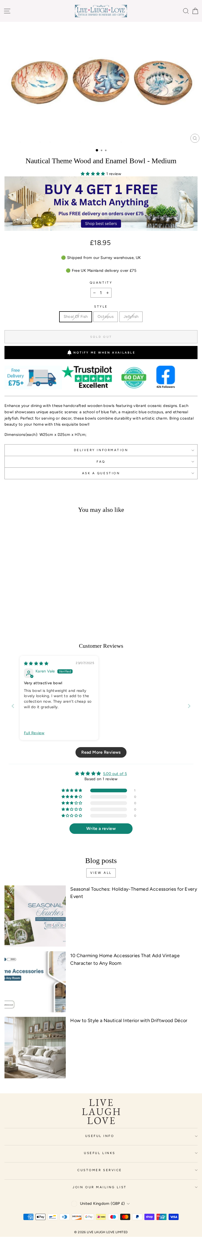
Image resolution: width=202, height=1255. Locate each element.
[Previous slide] (13, 706)
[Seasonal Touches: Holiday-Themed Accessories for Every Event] (35, 916)
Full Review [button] (34, 733)
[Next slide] (189, 706)
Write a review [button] (101, 828)
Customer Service (99, 1170)
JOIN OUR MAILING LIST (100, 1187)
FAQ (101, 461)
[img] (36, 663)
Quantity (101, 282)
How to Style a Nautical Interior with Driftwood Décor (129, 1020)
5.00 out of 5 (115, 773)
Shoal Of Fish (76, 316)
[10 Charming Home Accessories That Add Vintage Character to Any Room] (35, 981)
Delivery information (101, 450)
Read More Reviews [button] (100, 752)
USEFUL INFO (99, 1136)
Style (101, 306)
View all (101, 873)
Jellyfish (131, 316)
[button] (93, 173)
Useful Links (99, 1153)
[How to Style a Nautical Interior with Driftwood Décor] (35, 1047)
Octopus (106, 316)
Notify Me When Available (104, 352)
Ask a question (101, 473)
